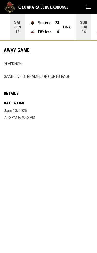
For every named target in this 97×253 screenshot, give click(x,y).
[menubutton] (89, 7)
